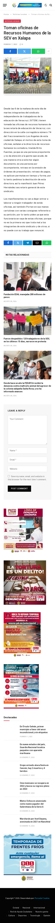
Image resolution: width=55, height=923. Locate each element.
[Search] (50, 5)
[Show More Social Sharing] (48, 51)
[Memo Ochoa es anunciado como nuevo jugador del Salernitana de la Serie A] (10, 804)
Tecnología (35, 915)
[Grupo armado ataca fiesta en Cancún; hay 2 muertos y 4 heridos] (10, 768)
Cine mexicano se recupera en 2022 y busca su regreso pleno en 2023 (34, 786)
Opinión (46, 915)
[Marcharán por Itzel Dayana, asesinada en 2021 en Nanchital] (10, 822)
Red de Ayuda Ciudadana (21, 912)
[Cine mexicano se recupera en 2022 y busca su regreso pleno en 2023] (10, 786)
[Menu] (5, 5)
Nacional (26, 908)
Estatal (16, 908)
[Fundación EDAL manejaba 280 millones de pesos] (27, 276)
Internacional (39, 908)
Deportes (22, 915)
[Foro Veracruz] (26, 5)
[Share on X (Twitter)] (24, 51)
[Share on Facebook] (10, 51)
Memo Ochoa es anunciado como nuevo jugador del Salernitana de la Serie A (33, 804)
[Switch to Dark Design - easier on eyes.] (46, 5)
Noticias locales (12, 21)
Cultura (11, 915)
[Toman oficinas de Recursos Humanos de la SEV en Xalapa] (27, 93)
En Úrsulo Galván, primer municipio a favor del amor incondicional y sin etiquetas (34, 729)
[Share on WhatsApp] (38, 51)
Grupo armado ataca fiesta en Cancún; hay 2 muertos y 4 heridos (34, 768)
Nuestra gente (41, 912)
